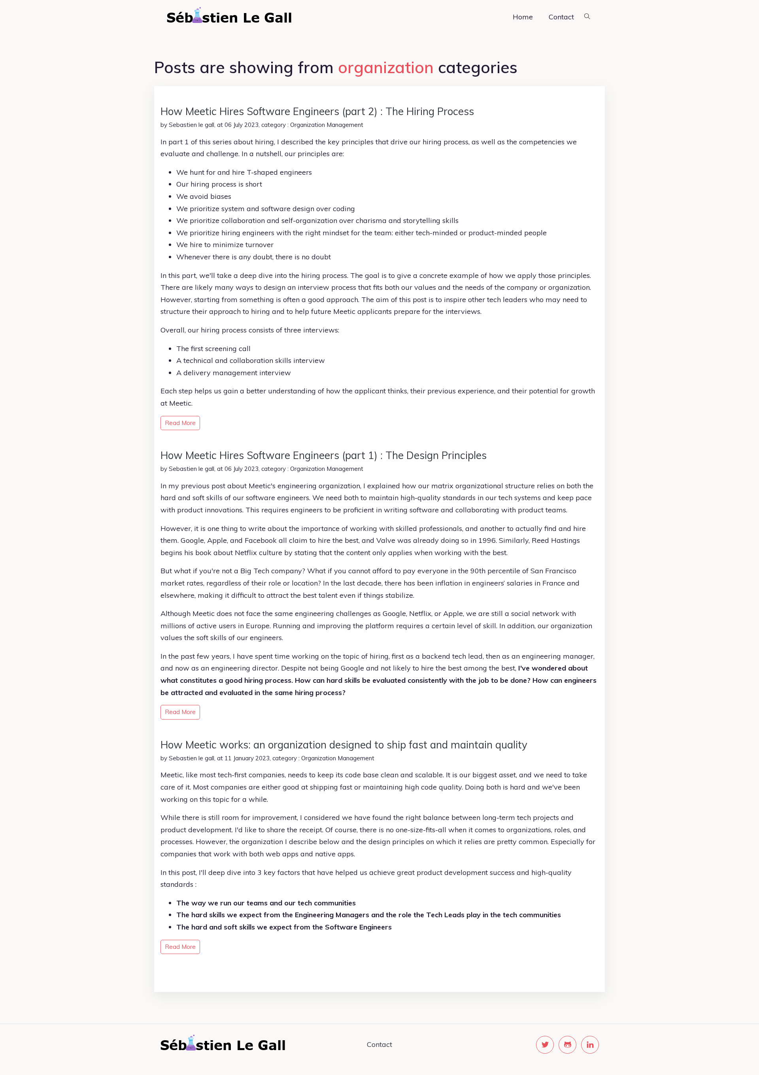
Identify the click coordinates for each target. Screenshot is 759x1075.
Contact (561, 16)
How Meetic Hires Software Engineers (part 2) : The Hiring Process (317, 111)
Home (523, 16)
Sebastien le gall (191, 124)
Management (345, 124)
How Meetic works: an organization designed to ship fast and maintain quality (343, 744)
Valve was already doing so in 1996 (436, 540)
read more (180, 423)
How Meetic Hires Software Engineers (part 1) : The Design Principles (323, 455)
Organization (307, 124)
